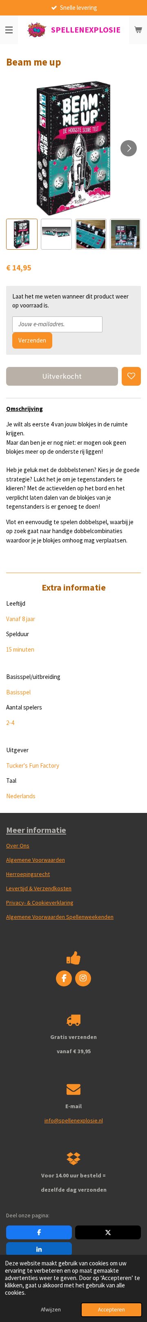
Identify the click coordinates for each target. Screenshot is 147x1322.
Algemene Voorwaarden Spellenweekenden (60, 916)
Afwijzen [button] (51, 1309)
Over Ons (17, 845)
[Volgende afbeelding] (128, 148)
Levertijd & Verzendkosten (38, 888)
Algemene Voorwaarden (35, 859)
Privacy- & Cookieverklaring (40, 902)
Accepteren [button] (111, 1309)
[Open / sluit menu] (9, 29)
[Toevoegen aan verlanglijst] (131, 376)
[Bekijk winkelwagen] (138, 29)
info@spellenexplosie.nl (74, 1120)
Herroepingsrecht (28, 874)
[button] (22, 234)
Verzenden (32, 340)
